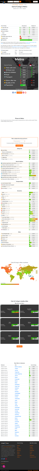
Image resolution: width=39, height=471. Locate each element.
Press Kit (3, 463)
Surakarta (17, 414)
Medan (18, 457)
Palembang (17, 384)
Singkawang (17, 427)
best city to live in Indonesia (32, 46)
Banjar (16, 402)
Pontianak (17, 421)
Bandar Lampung (18, 366)
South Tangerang (18, 373)
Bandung (16, 391)
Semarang (17, 409)
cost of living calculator (8, 446)
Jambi (16, 400)
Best (30, 2)
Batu (16, 434)
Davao (31, 452)
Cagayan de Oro (33, 457)
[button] (13, 92)
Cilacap (16, 405)
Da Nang (31, 448)
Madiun (16, 423)
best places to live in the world (17, 46)
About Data (30, 470)
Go (20, 1)
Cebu (31, 453)
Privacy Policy (35, 470)
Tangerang (17, 372)
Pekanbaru (17, 425)
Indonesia (28, 43)
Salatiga (16, 411)
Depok (16, 377)
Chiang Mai (32, 450)
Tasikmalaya (17, 398)
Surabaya (17, 435)
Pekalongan (17, 407)
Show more (19, 346)
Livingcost (24, 8)
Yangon (31, 447)
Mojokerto (17, 432)
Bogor (16, 382)
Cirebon (16, 396)
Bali (18, 447)
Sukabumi (17, 388)
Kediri (16, 428)
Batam (16, 418)
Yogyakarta (17, 412)
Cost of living (28, 1)
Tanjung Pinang (18, 416)
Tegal (16, 404)
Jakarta (16, 375)
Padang (16, 419)
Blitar (16, 430)
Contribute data (19, 145)
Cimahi (16, 389)
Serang (16, 370)
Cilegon (16, 368)
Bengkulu (17, 395)
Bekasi (16, 381)
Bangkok (31, 445)
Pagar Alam (17, 386)
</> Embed (19, 92)
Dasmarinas (32, 455)
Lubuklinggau (17, 393)
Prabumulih (17, 379)
